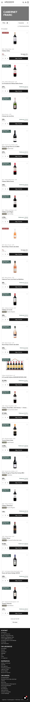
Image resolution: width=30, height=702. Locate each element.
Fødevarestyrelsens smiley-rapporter (8, 683)
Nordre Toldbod (4, 670)
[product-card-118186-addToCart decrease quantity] (3, 221)
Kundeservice (3, 632)
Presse (2, 656)
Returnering (3, 682)
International (3, 651)
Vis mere (15, 622)
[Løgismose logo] (9, 2)
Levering (3, 680)
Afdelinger (3, 653)
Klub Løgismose (4, 666)
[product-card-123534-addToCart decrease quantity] (3, 91)
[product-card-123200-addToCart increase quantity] (7, 483)
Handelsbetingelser (5, 677)
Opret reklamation (5, 643)
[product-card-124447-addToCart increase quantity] (7, 58)
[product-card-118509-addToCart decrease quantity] (3, 319)
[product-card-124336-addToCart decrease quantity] (3, 254)
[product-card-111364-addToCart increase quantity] (7, 613)
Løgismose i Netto (5, 669)
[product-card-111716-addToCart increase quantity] (7, 385)
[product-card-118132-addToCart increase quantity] (7, 450)
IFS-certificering (4, 688)
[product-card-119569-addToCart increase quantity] (7, 124)
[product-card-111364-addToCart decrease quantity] (3, 613)
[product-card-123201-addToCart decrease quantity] (3, 156)
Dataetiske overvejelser (6, 691)
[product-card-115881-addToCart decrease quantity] (3, 515)
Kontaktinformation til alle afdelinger (8, 640)
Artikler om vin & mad (5, 663)
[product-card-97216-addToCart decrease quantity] (3, 417)
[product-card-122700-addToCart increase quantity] (7, 352)
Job (2, 654)
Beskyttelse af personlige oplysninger (8, 679)
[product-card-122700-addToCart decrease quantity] (3, 352)
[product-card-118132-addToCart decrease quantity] (3, 450)
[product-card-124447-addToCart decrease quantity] (3, 58)
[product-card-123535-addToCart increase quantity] (7, 189)
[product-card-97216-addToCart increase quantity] (7, 417)
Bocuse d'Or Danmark (5, 672)
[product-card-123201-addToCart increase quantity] (7, 156)
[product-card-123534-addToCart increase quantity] (7, 91)
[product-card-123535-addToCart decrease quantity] (3, 189)
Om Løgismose (4, 658)
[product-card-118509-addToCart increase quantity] (7, 319)
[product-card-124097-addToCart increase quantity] (7, 287)
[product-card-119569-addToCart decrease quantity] (3, 124)
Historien (3, 650)
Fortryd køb (3, 642)
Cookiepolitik (4, 687)
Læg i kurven (18, 58)
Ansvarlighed (3, 648)
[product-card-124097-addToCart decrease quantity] (3, 287)
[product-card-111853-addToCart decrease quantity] (3, 548)
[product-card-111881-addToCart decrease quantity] (3, 580)
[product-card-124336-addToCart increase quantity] (7, 254)
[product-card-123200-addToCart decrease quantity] (3, 483)
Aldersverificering (4, 690)
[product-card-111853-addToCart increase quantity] (7, 548)
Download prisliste (24, 26)
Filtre (4, 23)
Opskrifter (3, 664)
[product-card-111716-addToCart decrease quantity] (3, 385)
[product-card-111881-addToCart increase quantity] (7, 580)
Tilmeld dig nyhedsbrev (6, 667)
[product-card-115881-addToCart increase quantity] (7, 515)
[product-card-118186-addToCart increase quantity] (7, 221)
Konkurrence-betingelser (6, 685)
